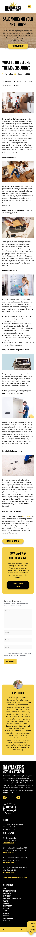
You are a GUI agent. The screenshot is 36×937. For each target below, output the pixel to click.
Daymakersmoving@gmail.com (15, 877)
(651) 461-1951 (8, 862)
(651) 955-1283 (8, 853)
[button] (29, 6)
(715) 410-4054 (8, 843)
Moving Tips (9, 74)
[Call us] (31, 932)
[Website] (18, 647)
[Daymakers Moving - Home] (13, 6)
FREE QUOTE (26, 516)
